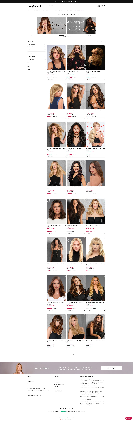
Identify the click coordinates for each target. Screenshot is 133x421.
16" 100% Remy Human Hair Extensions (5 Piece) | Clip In (56, 341)
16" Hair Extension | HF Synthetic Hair (73, 186)
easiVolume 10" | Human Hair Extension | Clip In (95, 186)
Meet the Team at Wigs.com (59, 384)
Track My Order (31, 381)
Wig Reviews (56, 388)
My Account (30, 383)
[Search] (87, 6)
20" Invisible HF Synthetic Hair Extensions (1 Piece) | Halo (95, 149)
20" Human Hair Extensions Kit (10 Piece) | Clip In (56, 186)
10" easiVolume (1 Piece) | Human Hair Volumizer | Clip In (95, 264)
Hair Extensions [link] (37, 44)
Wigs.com (63, 417)
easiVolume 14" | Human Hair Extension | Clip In (55, 302)
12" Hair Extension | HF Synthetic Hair (93, 225)
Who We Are (56, 379)
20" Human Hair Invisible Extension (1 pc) (74, 225)
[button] (104, 6)
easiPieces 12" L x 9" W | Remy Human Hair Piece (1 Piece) (76, 264)
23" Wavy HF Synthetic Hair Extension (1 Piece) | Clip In (95, 110)
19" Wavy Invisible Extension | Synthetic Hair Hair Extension (95, 303)
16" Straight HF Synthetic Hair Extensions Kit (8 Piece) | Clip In (75, 110)
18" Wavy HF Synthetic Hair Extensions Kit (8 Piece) (95, 340)
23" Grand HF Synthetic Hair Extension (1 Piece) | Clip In (95, 72)
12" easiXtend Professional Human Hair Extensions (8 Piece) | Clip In (56, 110)
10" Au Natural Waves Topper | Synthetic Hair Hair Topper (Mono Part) (56, 72)
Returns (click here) (31, 379)
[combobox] (87, 5)
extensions (61, 35)
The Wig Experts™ (57, 380)
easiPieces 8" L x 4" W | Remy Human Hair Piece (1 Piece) (56, 226)
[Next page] (79, 354)
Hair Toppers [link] (37, 46)
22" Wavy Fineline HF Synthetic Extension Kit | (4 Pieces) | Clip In (75, 149)
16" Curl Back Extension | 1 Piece (73, 71)
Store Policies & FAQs (58, 391)
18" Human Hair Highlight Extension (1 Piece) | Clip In (56, 264)
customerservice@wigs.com (35, 395)
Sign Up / (98, 6)
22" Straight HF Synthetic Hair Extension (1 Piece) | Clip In (56, 149)
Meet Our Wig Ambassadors (59, 382)
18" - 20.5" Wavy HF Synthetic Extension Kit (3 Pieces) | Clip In (75, 303)
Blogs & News (56, 386)
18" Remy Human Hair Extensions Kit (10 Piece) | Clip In (76, 341)
